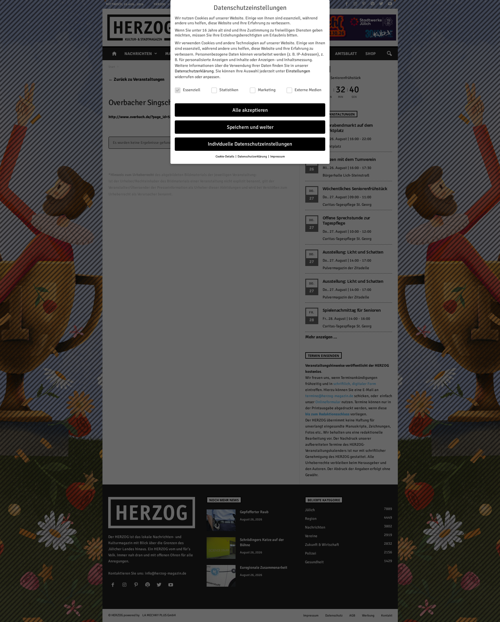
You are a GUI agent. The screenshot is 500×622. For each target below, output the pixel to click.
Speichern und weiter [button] (250, 127)
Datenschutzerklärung (194, 71)
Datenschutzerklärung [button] (253, 156)
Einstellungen (298, 71)
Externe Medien (308, 89)
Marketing (266, 89)
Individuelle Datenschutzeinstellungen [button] (250, 144)
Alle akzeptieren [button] (250, 110)
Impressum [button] (277, 156)
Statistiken (228, 89)
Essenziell (191, 89)
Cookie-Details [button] (225, 156)
